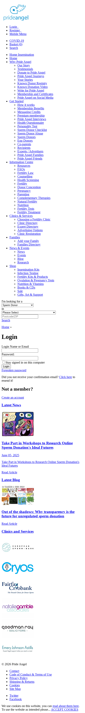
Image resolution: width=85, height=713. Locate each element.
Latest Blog (11, 480)
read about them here (66, 706)
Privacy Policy (18, 678)
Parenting (23, 194)
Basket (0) (15, 44)
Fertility (22, 183)
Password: (8, 354)
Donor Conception (29, 187)
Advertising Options (30, 230)
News (21, 251)
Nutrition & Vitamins (30, 284)
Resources (23, 165)
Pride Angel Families (30, 155)
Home (13, 58)
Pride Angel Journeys (30, 76)
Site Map (15, 689)
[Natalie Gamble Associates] (18, 616)
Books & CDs (26, 287)
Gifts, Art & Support (30, 294)
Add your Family (28, 241)
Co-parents (24, 144)
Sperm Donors (26, 137)
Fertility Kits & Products (32, 276)
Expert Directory (27, 226)
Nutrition (23, 205)
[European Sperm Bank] (18, 556)
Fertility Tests (25, 208)
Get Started (16, 101)
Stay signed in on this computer (25, 362)
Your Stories (25, 79)
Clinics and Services (18, 531)
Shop (12, 266)
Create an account (13, 397)
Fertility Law (25, 173)
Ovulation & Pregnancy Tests (35, 280)
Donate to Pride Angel (31, 72)
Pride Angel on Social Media (35, 97)
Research (23, 262)
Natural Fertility (27, 201)
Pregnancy (24, 190)
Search (13, 48)
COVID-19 (16, 40)
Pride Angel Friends (29, 158)
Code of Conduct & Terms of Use (30, 674)
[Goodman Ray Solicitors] (18, 637)
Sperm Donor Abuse (30, 133)
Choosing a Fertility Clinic (33, 219)
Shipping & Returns (21, 681)
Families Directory (29, 244)
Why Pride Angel (20, 61)
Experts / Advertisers (30, 151)
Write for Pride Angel (30, 90)
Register (15, 30)
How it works (26, 104)
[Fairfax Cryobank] (18, 596)
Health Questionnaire (30, 122)
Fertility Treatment (28, 212)
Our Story (23, 65)
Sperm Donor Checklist (32, 130)
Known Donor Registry (32, 83)
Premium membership (31, 115)
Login (13, 26)
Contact (14, 671)
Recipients (23, 147)
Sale (20, 291)
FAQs (21, 169)
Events (21, 255)
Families (14, 237)
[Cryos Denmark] (18, 576)
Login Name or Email (15, 346)
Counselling (24, 176)
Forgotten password (14, 370)
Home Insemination (21, 54)
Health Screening (28, 180)
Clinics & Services (21, 216)
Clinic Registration (29, 233)
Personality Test (27, 126)
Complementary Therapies (33, 198)
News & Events (19, 248)
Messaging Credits (29, 112)
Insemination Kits (28, 269)
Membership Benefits (30, 108)
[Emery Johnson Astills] (18, 657)
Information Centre (21, 162)
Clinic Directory (27, 223)
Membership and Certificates (35, 94)
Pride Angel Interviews (31, 119)
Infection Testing (27, 273)
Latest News (11, 405)
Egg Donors (25, 140)
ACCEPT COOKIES (64, 709)
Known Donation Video (32, 87)
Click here (65, 377)
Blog (20, 258)
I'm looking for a (12, 301)
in (3, 308)
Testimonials (25, 69)
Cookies (14, 685)
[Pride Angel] (18, 20)
